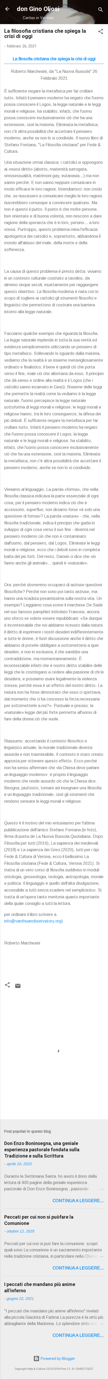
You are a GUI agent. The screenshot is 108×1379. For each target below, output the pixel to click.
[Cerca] (101, 11)
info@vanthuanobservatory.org (32, 921)
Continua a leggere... (78, 1200)
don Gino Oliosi (38, 9)
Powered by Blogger (57, 1358)
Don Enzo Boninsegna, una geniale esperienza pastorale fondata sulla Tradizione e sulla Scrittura (41, 1150)
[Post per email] (18, 987)
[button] (101, 32)
